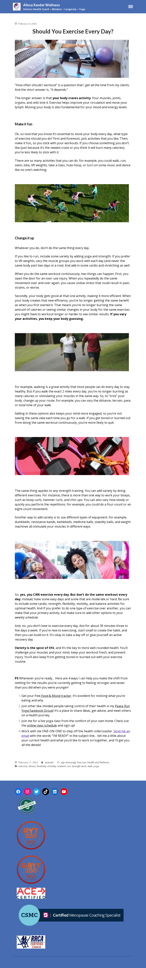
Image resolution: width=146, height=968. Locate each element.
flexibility (41, 766)
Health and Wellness (98, 762)
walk (90, 766)
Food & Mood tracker (55, 696)
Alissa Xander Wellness (41, 5)
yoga (96, 766)
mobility (51, 766)
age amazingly (68, 762)
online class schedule (42, 725)
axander (49, 762)
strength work (79, 766)
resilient (61, 766)
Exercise (81, 762)
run (69, 766)
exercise (22, 766)
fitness (32, 766)
